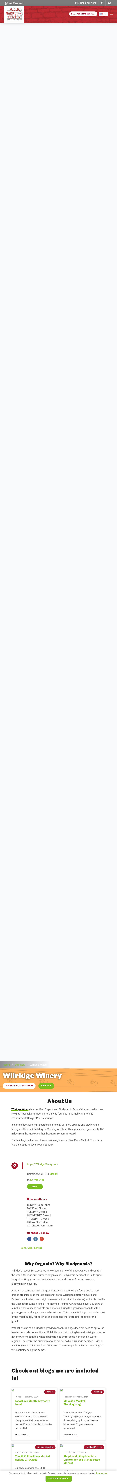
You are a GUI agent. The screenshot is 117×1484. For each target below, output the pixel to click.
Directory (20, 1064)
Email (35, 1187)
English (104, 14)
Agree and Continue (58, 1479)
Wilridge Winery (20, 1109)
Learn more (101, 1473)
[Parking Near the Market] (109, 3)
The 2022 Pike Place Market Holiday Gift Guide (32, 1458)
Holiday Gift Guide (45, 1447)
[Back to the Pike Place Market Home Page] (14, 14)
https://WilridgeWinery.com (42, 1164)
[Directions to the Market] (102, 3)
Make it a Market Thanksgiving (74, 1402)
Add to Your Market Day (18, 1086)
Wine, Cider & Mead (31, 1247)
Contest (50, 1392)
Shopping (97, 1392)
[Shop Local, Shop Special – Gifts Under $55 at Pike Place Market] (61, 1445)
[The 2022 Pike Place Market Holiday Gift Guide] (13, 1445)
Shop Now (46, 1086)
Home (6, 1064)
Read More (21, 1435)
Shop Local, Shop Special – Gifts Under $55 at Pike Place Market (81, 1460)
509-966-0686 (37, 1179)
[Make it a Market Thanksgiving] (61, 1390)
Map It (53, 1173)
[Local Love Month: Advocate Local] (13, 1390)
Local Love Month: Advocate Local (32, 1402)
